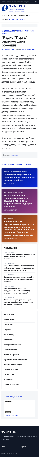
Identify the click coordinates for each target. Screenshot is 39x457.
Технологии (23, 15)
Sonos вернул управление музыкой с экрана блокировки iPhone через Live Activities (18, 279)
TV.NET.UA (9, 432)
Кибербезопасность (12, 345)
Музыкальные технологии (15, 359)
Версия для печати (23, 164)
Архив (23, 447)
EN (17, 19)
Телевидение (9, 320)
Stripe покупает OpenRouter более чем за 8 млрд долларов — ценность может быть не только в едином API (19, 268)
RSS (36, 2)
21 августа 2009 (8, 50)
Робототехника (10, 350)
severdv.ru (14, 155)
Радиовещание (8, 31)
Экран (13, 15)
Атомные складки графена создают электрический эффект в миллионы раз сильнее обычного (18, 302)
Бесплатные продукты (14, 365)
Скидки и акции (11, 369)
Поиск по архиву (11, 384)
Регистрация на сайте (14, 397)
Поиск (22, 19)
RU (13, 19)
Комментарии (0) (8, 164)
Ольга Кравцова (28, 50)
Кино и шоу (9, 335)
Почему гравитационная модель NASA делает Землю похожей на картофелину (19, 256)
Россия (19, 31)
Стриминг (8, 325)
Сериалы (8, 330)
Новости (5, 15)
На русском (9, 374)
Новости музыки (11, 355)
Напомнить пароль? (12, 415)
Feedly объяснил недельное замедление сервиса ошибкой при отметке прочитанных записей (17, 290)
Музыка (5, 19)
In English (8, 379)
